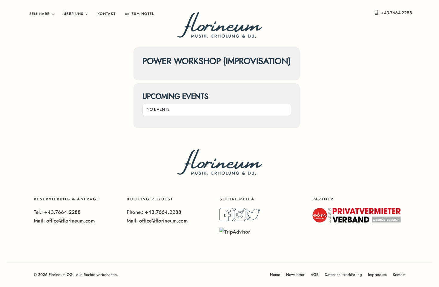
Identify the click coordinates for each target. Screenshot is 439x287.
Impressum (377, 274)
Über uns (73, 13)
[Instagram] (239, 219)
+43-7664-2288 (396, 13)
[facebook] (226, 219)
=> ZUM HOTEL (139, 13)
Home (275, 274)
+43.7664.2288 (62, 212)
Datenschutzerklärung (343, 274)
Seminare (39, 13)
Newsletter (295, 274)
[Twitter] (253, 219)
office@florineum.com (70, 220)
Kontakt (106, 13)
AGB (315, 274)
